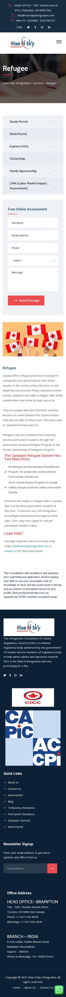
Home (16, 987)
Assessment (15, 795)
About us (13, 782)
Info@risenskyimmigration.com (35, 15)
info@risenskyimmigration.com (30, 546)
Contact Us (46, 987)
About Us (30, 987)
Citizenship (17, 159)
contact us (10, 551)
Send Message (29, 300)
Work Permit (18, 134)
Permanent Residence (21, 814)
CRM (19, 27)
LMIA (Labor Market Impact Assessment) (28, 185)
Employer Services (19, 820)
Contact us (14, 788)
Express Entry (19, 146)
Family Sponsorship (23, 171)
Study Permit (19, 122)
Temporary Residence (21, 807)
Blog (10, 801)
